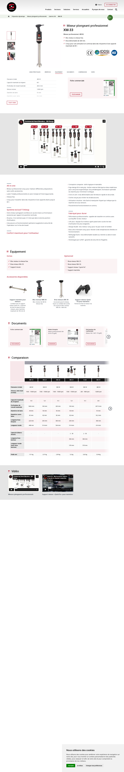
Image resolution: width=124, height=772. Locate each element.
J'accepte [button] (71, 765)
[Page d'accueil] (11, 7)
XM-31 (98, 380)
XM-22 (58, 380)
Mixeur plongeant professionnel (87, 25)
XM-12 (31, 380)
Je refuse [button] (80, 765)
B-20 (85, 380)
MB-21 (72, 380)
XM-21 (45, 380)
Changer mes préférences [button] (94, 765)
